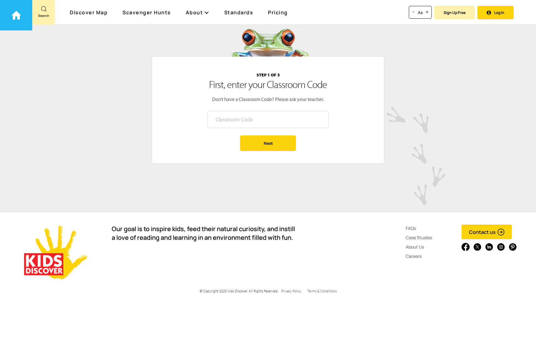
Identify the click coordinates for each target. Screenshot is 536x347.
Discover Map (89, 12)
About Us (415, 247)
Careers (414, 256)
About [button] (194, 12)
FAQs (411, 228)
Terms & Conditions (322, 291)
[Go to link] (16, 15)
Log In (499, 12)
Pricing (278, 12)
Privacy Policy (291, 291)
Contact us (482, 232)
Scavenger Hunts (147, 12)
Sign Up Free (455, 12)
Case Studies (419, 237)
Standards (238, 12)
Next (268, 143)
